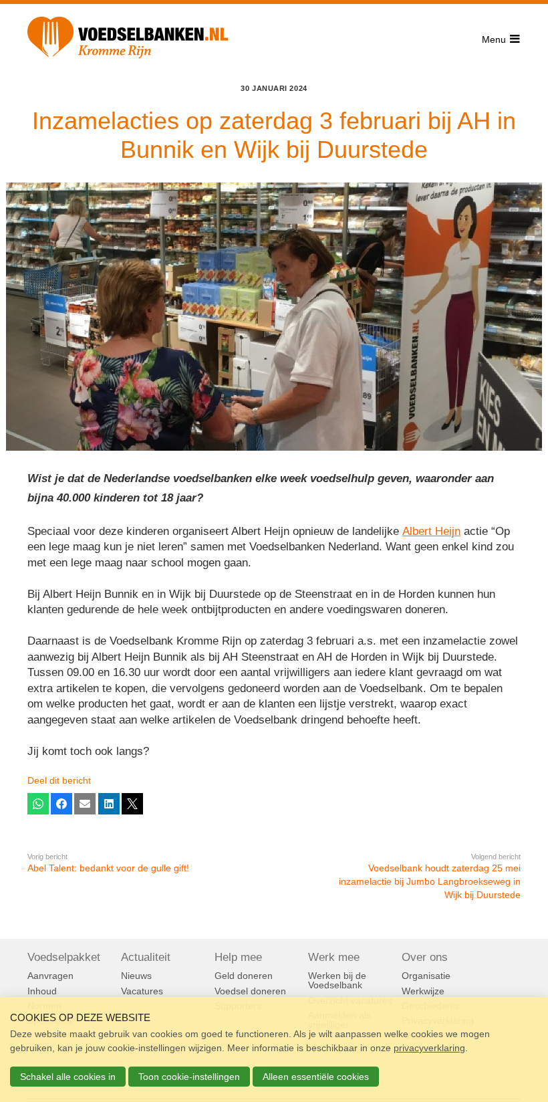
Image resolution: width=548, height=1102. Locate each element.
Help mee (238, 958)
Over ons (425, 958)
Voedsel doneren (250, 991)
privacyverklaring (429, 1047)
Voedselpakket (63, 958)
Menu (494, 39)
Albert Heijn (431, 531)
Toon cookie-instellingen (189, 1076)
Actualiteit (145, 958)
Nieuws (136, 975)
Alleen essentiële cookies (316, 1076)
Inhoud (42, 991)
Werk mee (334, 958)
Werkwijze (423, 991)
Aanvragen (50, 975)
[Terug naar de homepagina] (127, 40)
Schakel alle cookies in (68, 1076)
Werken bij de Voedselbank (337, 980)
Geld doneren (244, 975)
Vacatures (142, 991)
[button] (38, 803)
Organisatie (426, 975)
